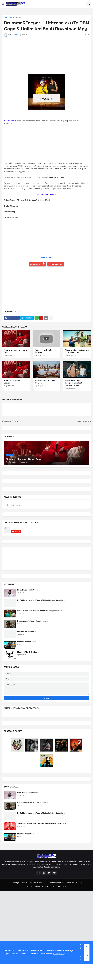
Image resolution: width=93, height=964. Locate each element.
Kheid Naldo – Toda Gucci (27, 590)
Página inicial (9, 18)
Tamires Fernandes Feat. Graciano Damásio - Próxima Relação (41, 823)
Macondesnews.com (34, 883)
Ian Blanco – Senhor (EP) (26, 631)
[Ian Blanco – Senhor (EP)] (10, 634)
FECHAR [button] (80, 952)
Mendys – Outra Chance (26, 642)
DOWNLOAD (46, 257)
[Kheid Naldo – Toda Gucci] (10, 593)
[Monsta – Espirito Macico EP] (31, 745)
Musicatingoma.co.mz (12, 505)
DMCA (29, 886)
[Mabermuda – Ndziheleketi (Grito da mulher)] (77, 338)
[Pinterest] (41, 318)
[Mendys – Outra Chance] (10, 645)
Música (19, 18)
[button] (3, 4)
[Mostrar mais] (51, 318)
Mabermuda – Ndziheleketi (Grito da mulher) (77, 351)
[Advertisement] (19, 58)
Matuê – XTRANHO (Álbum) (28, 652)
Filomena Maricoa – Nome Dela (15, 351)
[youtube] (54, 873)
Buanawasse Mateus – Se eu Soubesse (32, 621)
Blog (80, 883)
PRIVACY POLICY (41, 886)
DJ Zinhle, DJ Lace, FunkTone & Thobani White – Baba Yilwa (41, 600)
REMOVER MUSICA (58, 886)
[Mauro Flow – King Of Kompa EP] (61, 745)
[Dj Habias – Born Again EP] (46, 760)
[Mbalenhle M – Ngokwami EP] (76, 745)
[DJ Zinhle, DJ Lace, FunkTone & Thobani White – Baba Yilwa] (10, 603)
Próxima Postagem (82, 421)
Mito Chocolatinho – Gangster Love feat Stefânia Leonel (74, 382)
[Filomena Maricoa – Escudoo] (16, 369)
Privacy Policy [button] (59, 954)
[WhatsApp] (37, 318)
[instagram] (44, 873)
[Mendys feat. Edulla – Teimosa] (46, 338)
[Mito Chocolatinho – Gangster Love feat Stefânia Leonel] (77, 369)
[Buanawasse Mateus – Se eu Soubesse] (10, 624)
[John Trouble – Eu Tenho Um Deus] (46, 369)
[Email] (46, 318)
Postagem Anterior (10, 421)
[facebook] (38, 873)
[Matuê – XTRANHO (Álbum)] (10, 655)
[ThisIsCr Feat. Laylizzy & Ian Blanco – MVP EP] (17, 745)
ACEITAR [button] (87, 952)
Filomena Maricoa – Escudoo (12, 381)
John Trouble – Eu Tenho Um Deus (45, 381)
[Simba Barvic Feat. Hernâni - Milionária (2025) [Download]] (10, 613)
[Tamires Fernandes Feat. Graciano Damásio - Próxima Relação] (10, 826)
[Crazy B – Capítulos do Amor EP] (46, 745)
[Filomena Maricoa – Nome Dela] (16, 338)
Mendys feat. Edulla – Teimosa (44, 351)
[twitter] (49, 873)
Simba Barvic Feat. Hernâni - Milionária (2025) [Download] (40, 611)
